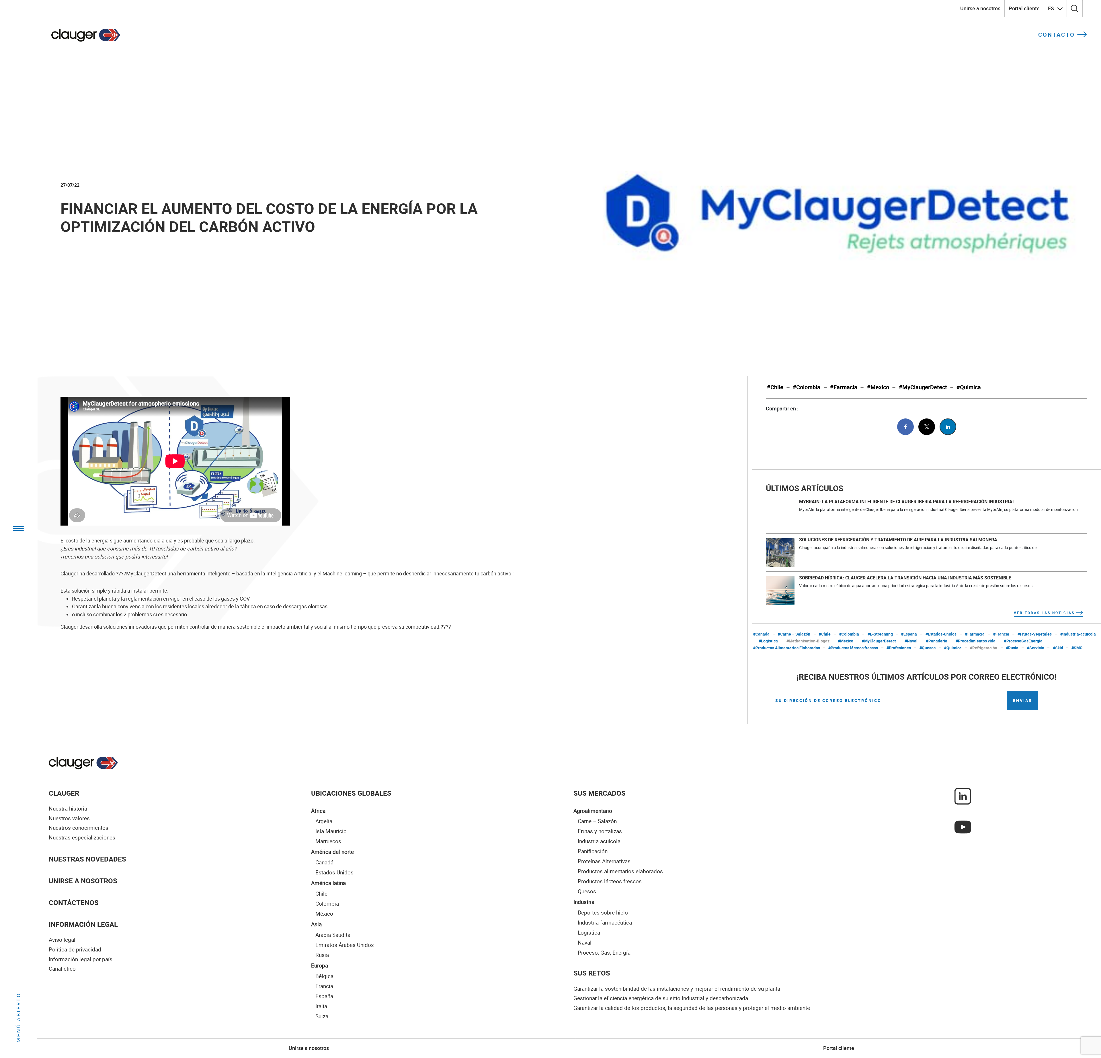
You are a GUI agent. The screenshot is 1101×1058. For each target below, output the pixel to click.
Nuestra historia (68, 808)
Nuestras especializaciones (82, 837)
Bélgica (324, 976)
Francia (324, 986)
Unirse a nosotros (980, 8)
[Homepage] (86, 35)
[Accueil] (83, 763)
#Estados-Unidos (941, 634)
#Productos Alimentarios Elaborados (786, 647)
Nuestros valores (69, 818)
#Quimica (968, 387)
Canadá (324, 862)
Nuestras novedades (87, 859)
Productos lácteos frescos (610, 881)
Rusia (322, 954)
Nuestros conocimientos (78, 827)
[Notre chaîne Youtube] (962, 826)
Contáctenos (74, 902)
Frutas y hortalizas (600, 831)
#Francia (1001, 634)
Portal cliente (1024, 8)
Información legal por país (80, 959)
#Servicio (1035, 647)
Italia (321, 1006)
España (324, 996)
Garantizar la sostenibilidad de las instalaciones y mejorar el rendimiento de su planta (676, 988)
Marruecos (328, 841)
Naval (585, 942)
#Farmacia (843, 387)
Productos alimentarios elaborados (620, 871)
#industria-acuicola (1078, 634)
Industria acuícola (599, 841)
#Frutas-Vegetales (1035, 634)
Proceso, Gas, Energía (604, 952)
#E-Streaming (880, 634)
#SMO (1077, 647)
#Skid (1058, 647)
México (324, 913)
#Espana (909, 634)
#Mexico (878, 387)
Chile (321, 893)
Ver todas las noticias (1044, 612)
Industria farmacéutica (605, 922)
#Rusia (1012, 647)
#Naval (911, 641)
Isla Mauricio (331, 831)
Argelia (323, 821)
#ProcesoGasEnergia (1023, 641)
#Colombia (806, 387)
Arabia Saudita (332, 934)
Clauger (64, 793)
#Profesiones (899, 647)
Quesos (587, 891)
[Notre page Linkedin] (962, 795)
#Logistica (768, 641)
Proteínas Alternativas (604, 861)
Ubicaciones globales (351, 793)
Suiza (321, 1016)
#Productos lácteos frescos (853, 647)
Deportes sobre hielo (603, 912)
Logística (589, 932)
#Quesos (928, 647)
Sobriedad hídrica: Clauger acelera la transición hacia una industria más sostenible (905, 578)
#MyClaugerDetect (923, 387)
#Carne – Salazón (794, 634)
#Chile (775, 387)
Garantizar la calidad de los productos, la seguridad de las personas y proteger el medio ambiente (691, 1008)
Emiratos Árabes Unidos (344, 944)
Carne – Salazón (597, 821)
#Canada (761, 634)
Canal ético (62, 968)
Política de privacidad (75, 949)
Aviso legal (62, 939)
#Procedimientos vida (975, 641)
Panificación (593, 851)
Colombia (327, 903)
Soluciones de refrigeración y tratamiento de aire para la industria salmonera (898, 539)
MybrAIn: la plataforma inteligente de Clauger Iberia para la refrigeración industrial (907, 501)
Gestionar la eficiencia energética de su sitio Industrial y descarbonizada (660, 998)
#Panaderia (936, 641)
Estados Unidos (334, 872)
